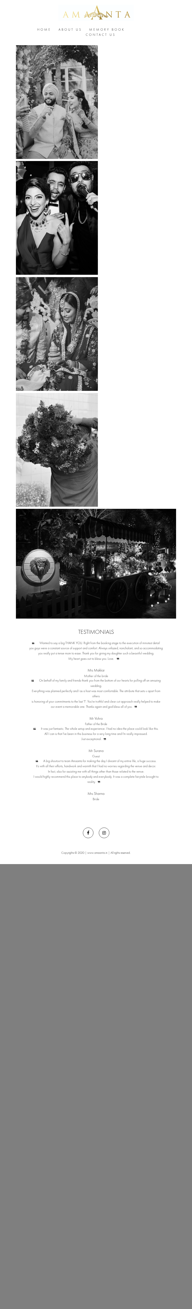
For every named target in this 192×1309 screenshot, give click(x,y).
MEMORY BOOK (107, 29)
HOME (44, 29)
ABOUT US (70, 29)
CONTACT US (101, 35)
